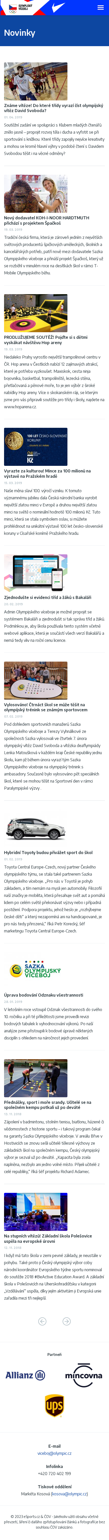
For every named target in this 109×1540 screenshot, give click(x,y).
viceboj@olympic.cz (54, 1453)
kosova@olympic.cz (69, 1493)
